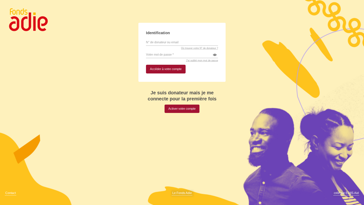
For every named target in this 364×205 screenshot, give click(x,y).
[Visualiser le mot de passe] (215, 55)
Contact (10, 193)
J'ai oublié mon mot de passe (202, 60)
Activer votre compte (182, 108)
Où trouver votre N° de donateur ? (199, 48)
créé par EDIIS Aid (346, 193)
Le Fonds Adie (182, 193)
